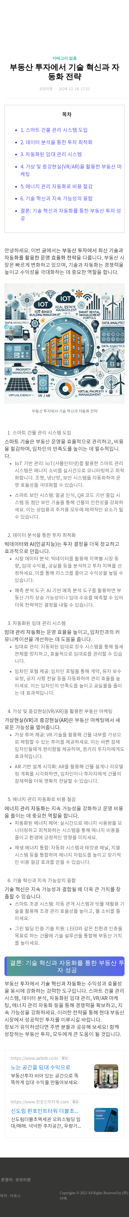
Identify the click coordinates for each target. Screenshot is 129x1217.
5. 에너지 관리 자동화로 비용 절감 (56, 187)
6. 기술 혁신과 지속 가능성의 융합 (56, 199)
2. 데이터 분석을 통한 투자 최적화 (56, 143)
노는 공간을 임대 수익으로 (40, 1068)
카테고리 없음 (64, 58)
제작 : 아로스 (10, 1196)
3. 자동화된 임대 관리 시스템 (51, 155)
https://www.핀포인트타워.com (40, 1102)
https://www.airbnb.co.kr (34, 1058)
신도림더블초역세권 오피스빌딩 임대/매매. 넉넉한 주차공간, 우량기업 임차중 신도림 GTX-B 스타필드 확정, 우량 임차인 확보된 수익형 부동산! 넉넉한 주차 (46, 1123)
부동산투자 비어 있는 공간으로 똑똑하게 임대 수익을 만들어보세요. (45, 1079)
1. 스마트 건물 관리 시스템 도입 (54, 130)
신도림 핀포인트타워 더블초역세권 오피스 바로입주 (45, 1111)
